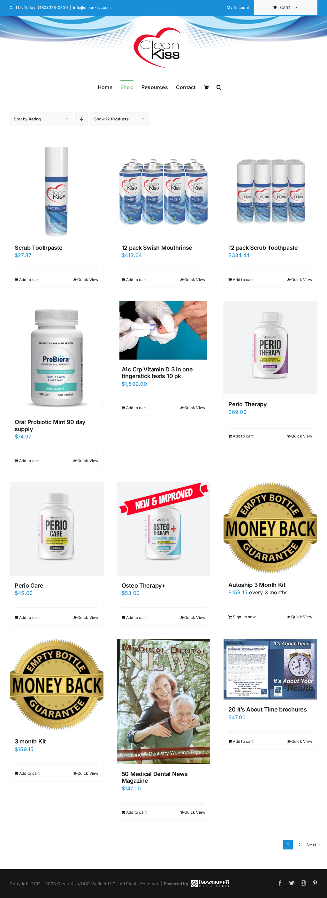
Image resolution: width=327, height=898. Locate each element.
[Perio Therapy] (270, 348)
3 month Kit (30, 741)
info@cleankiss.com (92, 7)
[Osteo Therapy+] (163, 529)
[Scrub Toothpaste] (56, 191)
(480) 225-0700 (53, 7)
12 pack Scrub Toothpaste (263, 247)
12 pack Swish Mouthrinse (157, 247)
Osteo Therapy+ (143, 585)
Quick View (87, 279)
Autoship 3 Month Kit (256, 585)
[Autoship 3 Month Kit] (270, 528)
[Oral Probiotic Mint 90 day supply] (56, 357)
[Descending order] (81, 119)
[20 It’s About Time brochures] (270, 669)
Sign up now (244, 616)
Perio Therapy (247, 404)
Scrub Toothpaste (39, 247)
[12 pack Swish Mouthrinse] (163, 191)
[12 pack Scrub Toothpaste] (270, 191)
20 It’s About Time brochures (267, 709)
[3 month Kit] (56, 685)
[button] (219, 86)
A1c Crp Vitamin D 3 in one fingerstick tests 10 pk (157, 373)
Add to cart (29, 279)
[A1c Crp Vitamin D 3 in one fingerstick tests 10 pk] (163, 330)
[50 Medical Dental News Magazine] (163, 701)
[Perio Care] (56, 529)
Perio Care (29, 585)
